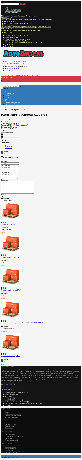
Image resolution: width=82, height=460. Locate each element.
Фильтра (8, 101)
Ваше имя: (4, 161)
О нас (7, 7)
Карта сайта (28, 23)
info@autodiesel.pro (11, 37)
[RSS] (12, 387)
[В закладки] (2, 141)
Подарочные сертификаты (21, 27)
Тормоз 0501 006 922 (8, 224)
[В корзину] (1, 222)
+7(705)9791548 (10, 398)
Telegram (9, 46)
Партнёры (33, 27)
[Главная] (5, 108)
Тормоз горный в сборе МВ (10, 356)
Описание (8, 146)
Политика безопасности (13, 11)
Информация (6, 18)
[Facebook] (2, 387)
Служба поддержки (9, 21)
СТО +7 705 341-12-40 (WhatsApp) (16, 41)
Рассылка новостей (34, 30)
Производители (6, 27)
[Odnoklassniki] (10, 387)
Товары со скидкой (44, 27)
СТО (6, 104)
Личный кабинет (10, 447)
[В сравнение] (5, 141)
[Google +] (7, 387)
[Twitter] (15, 387)
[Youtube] (18, 387)
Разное (7, 97)
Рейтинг (3, 195)
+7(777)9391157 (10, 400)
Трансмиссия (9, 94)
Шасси (7, 99)
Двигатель (8, 92)
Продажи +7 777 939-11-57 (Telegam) (17, 39)
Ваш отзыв (4, 180)
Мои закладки (9, 450)
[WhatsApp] (20, 387)
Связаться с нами (6, 23)
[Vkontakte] (4, 387)
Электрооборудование (12, 103)
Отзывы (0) (8, 148)
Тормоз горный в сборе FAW (10, 290)
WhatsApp (9, 44)
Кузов (7, 95)
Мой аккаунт (6, 28)
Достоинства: (5, 165)
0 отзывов (4, 121)
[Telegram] (23, 387)
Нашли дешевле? (22, 125)
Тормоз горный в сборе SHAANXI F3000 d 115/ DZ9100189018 (22, 323)
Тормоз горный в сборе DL (10, 257)
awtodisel (9, 70)
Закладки (25, 30)
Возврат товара (18, 23)
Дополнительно (7, 25)
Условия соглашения (12, 12)
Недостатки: (5, 173)
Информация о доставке (13, 9)
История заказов (15, 30)
